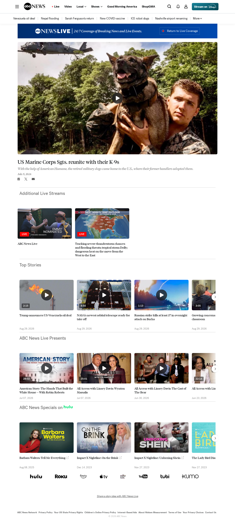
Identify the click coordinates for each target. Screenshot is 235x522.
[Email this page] (33, 179)
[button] (17, 6)
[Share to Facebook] (18, 179)
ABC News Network (27, 512)
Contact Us (210, 512)
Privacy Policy (46, 512)
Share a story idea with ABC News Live (117, 496)
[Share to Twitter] (26, 179)
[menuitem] (24, 18)
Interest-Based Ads (127, 512)
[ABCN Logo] (34, 6)
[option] (45, 232)
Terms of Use (174, 512)
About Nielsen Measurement (152, 512)
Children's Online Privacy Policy (100, 512)
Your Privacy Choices (193, 512)
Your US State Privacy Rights (68, 512)
